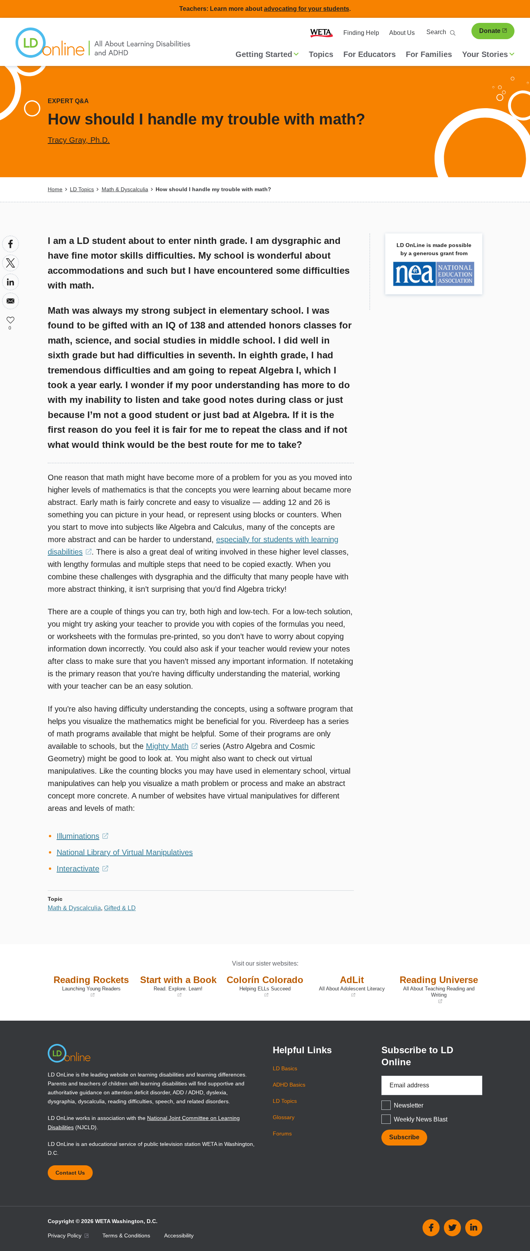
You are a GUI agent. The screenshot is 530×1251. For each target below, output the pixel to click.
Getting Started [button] (264, 54)
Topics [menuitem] (321, 54)
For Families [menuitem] (429, 54)
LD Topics (82, 189)
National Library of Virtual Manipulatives (125, 852)
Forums (282, 1133)
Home (55, 189)
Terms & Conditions (126, 1235)
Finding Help (361, 32)
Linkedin (473, 1227)
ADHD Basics (289, 1085)
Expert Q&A (68, 101)
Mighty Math (171, 746)
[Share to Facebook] (10, 243)
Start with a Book (178, 987)
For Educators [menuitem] (369, 54)
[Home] (103, 46)
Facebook (431, 1227)
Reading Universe (438, 990)
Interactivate (82, 868)
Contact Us (70, 1173)
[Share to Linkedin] (10, 281)
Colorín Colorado (264, 987)
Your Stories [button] (485, 54)
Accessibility (179, 1235)
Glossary (283, 1117)
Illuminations (82, 836)
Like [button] (10, 319)
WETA (321, 33)
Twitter (452, 1227)
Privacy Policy (65, 1235)
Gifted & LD (120, 908)
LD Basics (285, 1068)
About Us (402, 32)
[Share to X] (10, 262)
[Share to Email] (10, 300)
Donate (490, 31)
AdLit (348, 987)
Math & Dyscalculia (125, 189)
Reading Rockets (90, 987)
